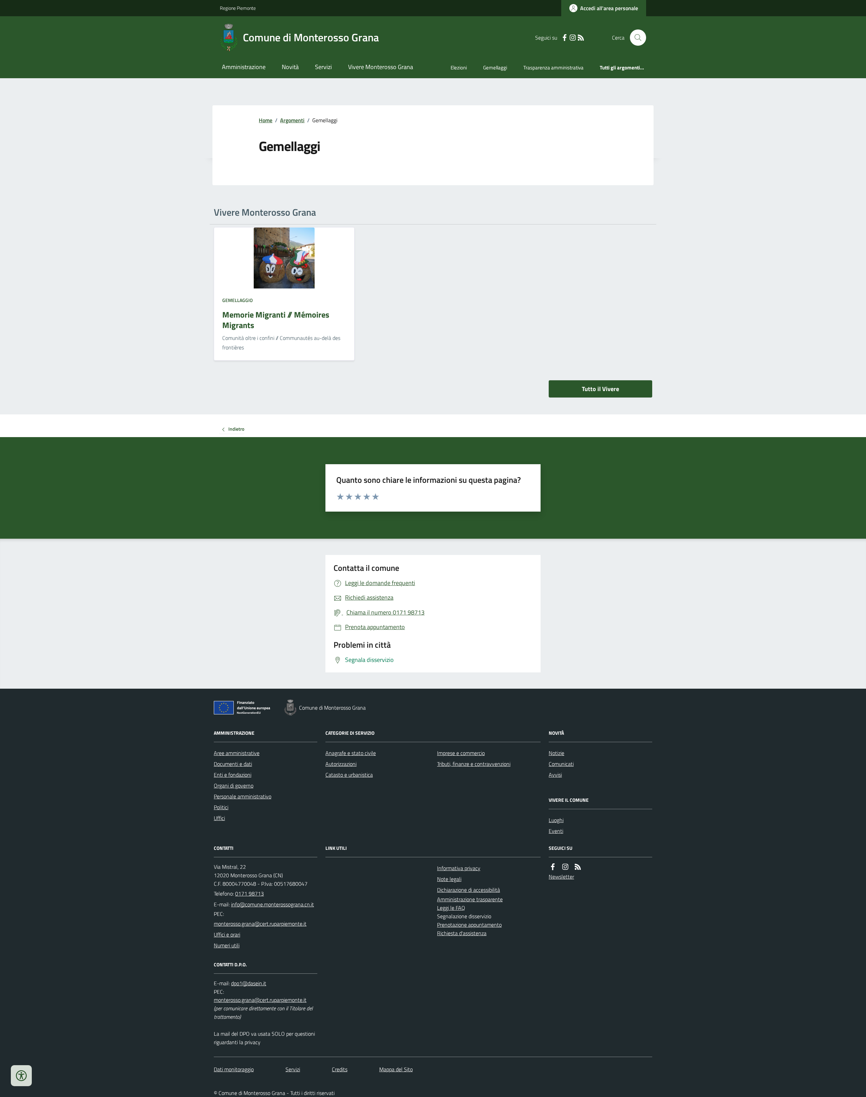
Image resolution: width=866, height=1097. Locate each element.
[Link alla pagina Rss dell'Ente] (578, 867)
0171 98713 (249, 893)
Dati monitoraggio (234, 1069)
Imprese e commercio (461, 753)
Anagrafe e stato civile (350, 753)
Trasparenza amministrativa (553, 67)
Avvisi (555, 775)
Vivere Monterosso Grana (380, 66)
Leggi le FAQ (451, 908)
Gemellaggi (495, 67)
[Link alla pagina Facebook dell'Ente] (553, 867)
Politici (221, 807)
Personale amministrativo (242, 796)
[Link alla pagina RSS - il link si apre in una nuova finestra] (581, 38)
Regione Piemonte (238, 8)
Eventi (556, 831)
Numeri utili (227, 945)
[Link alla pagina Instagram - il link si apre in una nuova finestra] (573, 38)
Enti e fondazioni (232, 775)
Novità (290, 66)
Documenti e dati (233, 764)
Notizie (556, 753)
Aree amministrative (236, 753)
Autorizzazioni (341, 764)
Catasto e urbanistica (349, 775)
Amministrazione (244, 66)
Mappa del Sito (396, 1069)
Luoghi (556, 820)
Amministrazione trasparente (470, 899)
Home (265, 120)
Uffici (219, 818)
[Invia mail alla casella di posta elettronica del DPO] (248, 983)
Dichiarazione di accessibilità (468, 890)
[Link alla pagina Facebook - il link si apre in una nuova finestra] (565, 38)
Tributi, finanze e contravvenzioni (473, 764)
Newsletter (561, 877)
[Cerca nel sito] (635, 37)
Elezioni (459, 67)
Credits (339, 1069)
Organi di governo (233, 785)
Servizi (323, 66)
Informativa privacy (458, 868)
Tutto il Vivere (600, 388)
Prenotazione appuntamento (469, 925)
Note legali (449, 879)
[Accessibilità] (21, 1075)
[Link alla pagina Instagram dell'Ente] (565, 867)
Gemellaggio (237, 300)
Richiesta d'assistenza (461, 933)
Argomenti (292, 120)
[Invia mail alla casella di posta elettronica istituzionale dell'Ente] (272, 904)
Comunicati (561, 764)
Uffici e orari (227, 934)
